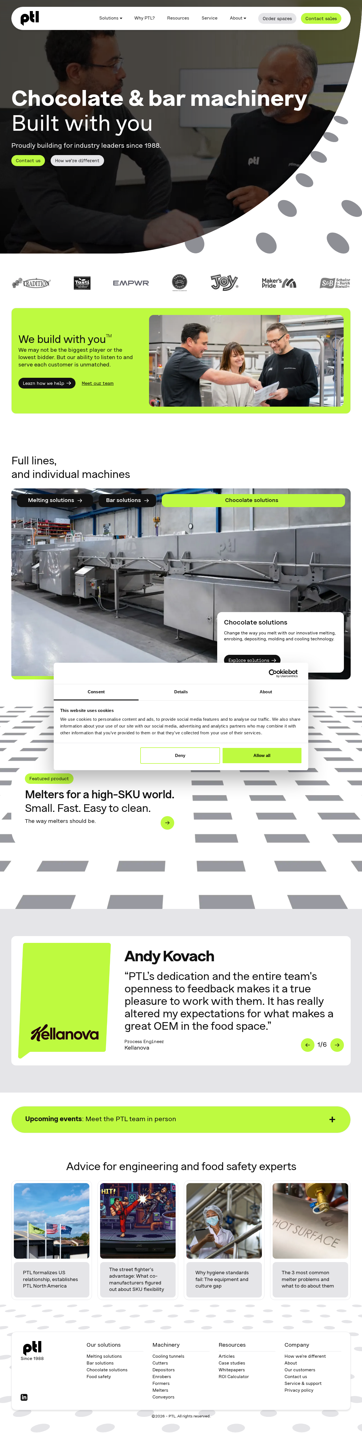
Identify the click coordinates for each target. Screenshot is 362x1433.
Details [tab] (181, 691)
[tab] (106, 500)
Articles (227, 1356)
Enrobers (161, 1377)
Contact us (28, 160)
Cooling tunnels (168, 1356)
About (291, 1363)
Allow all (261, 755)
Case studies (232, 1363)
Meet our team (98, 383)
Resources (178, 18)
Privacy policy (299, 1390)
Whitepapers (232, 1370)
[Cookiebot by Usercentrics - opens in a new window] (277, 673)
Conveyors (163, 1397)
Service (209, 18)
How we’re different (77, 160)
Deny (180, 755)
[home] (30, 18)
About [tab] (266, 691)
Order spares (277, 18)
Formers (161, 1383)
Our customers (300, 1370)
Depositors (163, 1370)
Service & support (303, 1383)
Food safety (99, 1377)
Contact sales (321, 18)
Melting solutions (104, 1356)
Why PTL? (144, 18)
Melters (160, 1390)
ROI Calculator (234, 1377)
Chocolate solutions (107, 1370)
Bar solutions (100, 1363)
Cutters (160, 1363)
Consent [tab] (96, 691)
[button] (111, 18)
